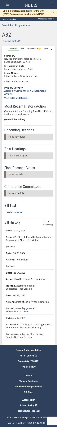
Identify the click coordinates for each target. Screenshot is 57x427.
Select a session (9, 19)
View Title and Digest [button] (16, 97)
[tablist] (28, 195)
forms (29, 11)
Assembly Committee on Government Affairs (25, 92)
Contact (28, 375)
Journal (30, 285)
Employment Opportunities (28, 386)
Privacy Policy (27, 405)
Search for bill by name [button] (15, 25)
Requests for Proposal (28, 411)
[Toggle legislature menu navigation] (52, 4)
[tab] (13, 48)
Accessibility (28, 400)
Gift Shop (28, 392)
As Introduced (15, 212)
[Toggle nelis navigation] (7, 4)
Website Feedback (28, 381)
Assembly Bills (12, 40)
